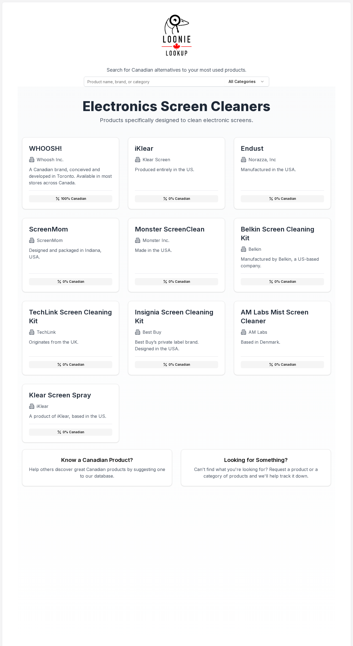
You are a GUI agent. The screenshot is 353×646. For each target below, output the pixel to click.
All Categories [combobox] (242, 81)
